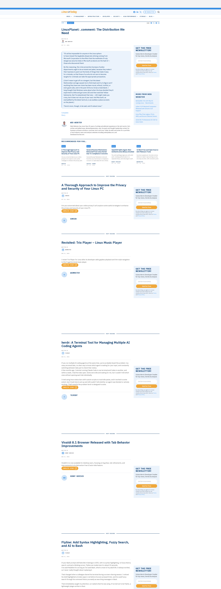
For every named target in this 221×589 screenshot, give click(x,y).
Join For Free (146, 65)
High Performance (129, 16)
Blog (150, 16)
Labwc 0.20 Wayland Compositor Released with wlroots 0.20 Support (146, 109)
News (68, 16)
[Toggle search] (158, 12)
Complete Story (68, 211)
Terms (154, 72)
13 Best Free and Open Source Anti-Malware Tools (147, 151)
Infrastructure (93, 16)
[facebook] (134, 12)
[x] (141, 12)
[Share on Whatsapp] (159, 23)
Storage (143, 16)
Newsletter (150, 12)
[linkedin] (137, 12)
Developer (106, 16)
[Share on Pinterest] (156, 23)
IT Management (79, 16)
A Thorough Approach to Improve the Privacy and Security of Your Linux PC (70, 152)
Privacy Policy (141, 74)
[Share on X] (154, 23)
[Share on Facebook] (151, 23)
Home (62, 23)
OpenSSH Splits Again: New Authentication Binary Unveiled (123, 151)
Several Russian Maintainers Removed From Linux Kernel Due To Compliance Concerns (97, 152)
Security (116, 16)
